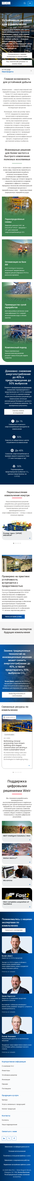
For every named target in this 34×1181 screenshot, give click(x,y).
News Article (10, 717)
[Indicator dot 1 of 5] (13, 543)
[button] (25, 3)
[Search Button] (24, 3)
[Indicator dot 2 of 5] (15, 543)
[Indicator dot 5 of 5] (20, 543)
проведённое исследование (21, 387)
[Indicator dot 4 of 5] (18, 543)
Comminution (9, 735)
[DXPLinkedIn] (4, 1138)
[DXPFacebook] (14, 1138)
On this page (6, 69)
